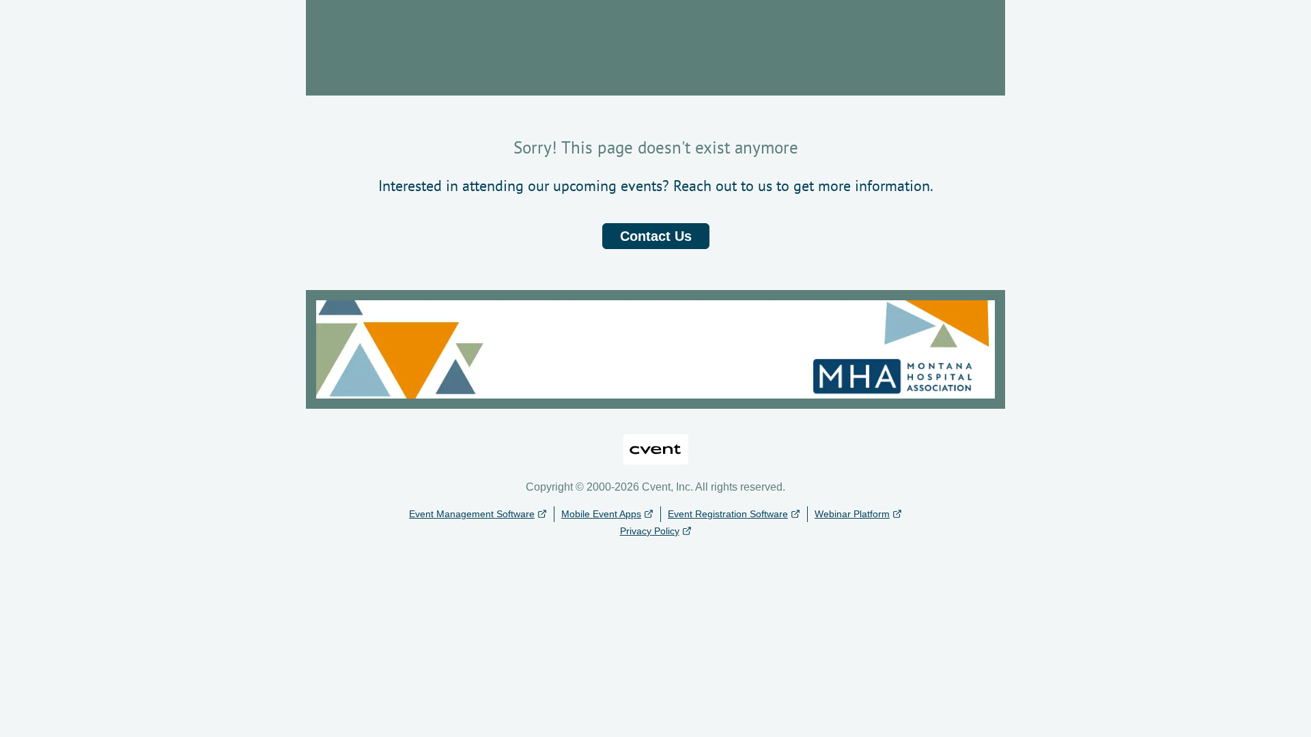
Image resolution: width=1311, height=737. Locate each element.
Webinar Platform (852, 513)
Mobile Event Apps (601, 513)
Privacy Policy (649, 530)
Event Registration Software (728, 513)
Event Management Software (472, 513)
